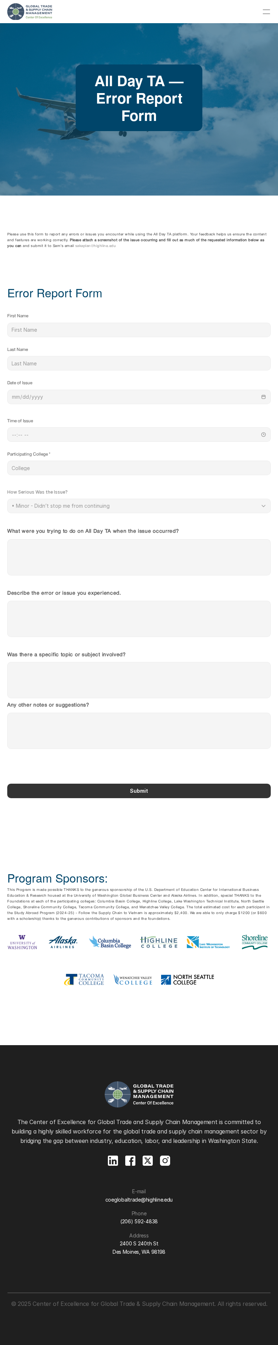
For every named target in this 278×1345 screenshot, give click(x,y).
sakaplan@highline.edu (95, 246)
